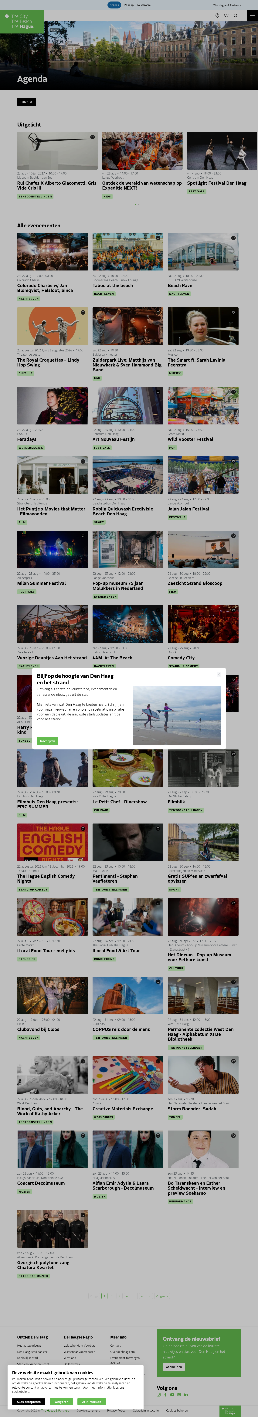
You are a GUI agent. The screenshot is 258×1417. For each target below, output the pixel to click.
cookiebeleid (20, 1391)
